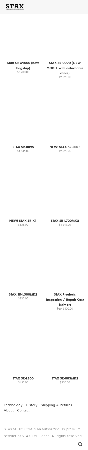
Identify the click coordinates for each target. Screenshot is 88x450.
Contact (23, 410)
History (31, 405)
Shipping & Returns (56, 405)
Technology (13, 405)
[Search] (80, 444)
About (9, 410)
